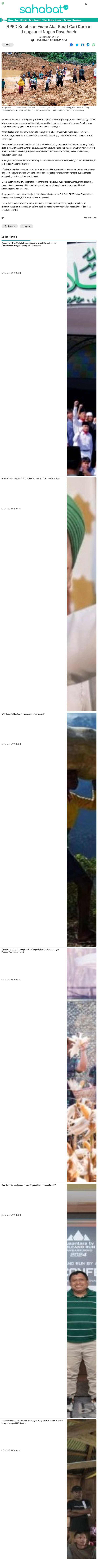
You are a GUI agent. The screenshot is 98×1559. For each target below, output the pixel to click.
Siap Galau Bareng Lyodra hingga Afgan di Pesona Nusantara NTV (29, 1185)
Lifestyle (23, 20)
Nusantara (76, 20)
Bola (31, 20)
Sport (17, 20)
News (4, 20)
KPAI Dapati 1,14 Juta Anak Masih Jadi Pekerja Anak (23, 714)
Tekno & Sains (48, 20)
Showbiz (59, 20)
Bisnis (10, 20)
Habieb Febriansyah (52, 40)
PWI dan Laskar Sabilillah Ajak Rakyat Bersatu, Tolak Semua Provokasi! (31, 479)
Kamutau (67, 20)
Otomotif (37, 20)
